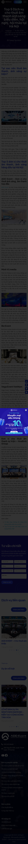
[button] (26, 410)
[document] (14, 422)
